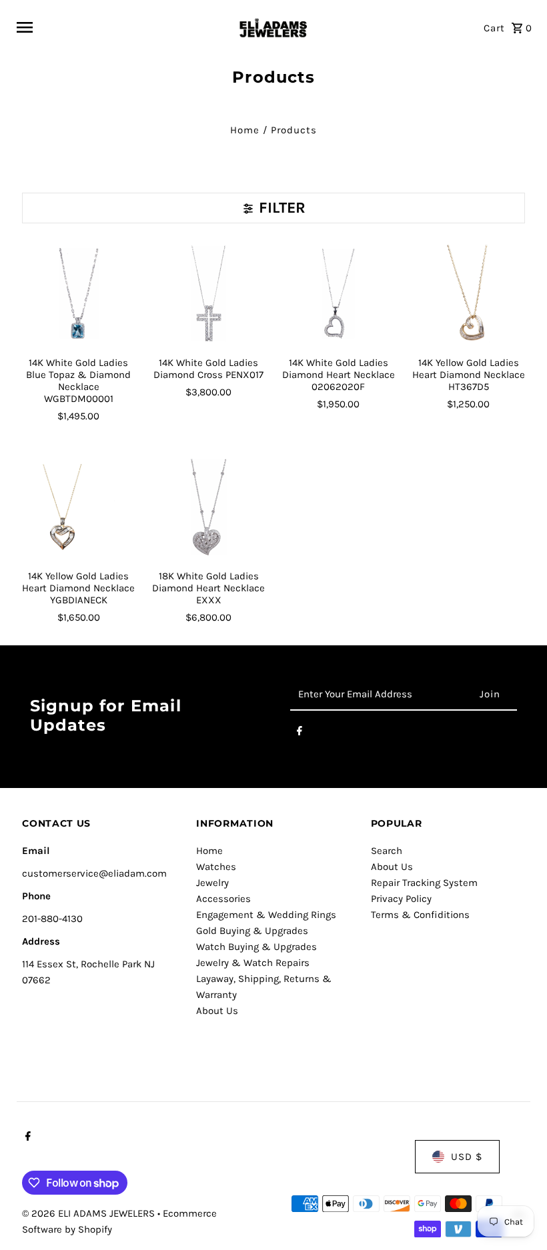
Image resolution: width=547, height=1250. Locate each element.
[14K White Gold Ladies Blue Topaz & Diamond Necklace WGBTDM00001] (78, 293)
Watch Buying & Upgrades (256, 947)
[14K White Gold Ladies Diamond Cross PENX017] (208, 293)
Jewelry (212, 883)
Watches (216, 867)
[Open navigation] (121, 27)
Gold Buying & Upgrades (252, 931)
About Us (217, 1011)
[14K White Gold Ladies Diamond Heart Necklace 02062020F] (338, 293)
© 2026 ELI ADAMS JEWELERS (89, 1213)
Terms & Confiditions (420, 915)
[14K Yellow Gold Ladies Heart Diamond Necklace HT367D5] (468, 293)
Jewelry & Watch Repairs (253, 963)
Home (244, 130)
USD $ (466, 1157)
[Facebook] (299, 733)
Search (386, 851)
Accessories (223, 899)
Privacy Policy (401, 899)
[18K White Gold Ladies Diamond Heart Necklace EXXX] (208, 507)
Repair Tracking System (424, 883)
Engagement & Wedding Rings (266, 915)
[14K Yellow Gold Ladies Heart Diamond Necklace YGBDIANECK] (78, 507)
